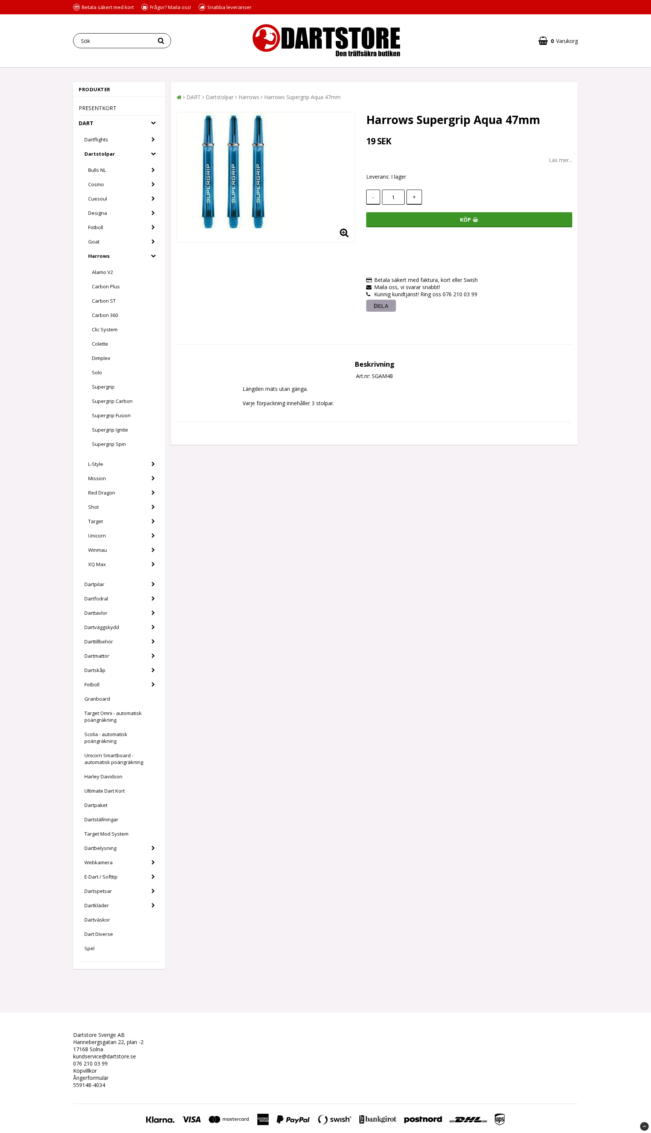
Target (95, 521)
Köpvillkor (85, 1070)
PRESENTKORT (97, 108)
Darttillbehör (98, 641)
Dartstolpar (99, 153)
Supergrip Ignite (110, 429)
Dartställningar (101, 819)
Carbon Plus (106, 286)
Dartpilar (94, 584)
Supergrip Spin (109, 444)
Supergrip (103, 386)
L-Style (95, 464)
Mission (97, 478)
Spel (89, 948)
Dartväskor (97, 919)
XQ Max (97, 564)
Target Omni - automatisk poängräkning (113, 716)
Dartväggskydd (101, 627)
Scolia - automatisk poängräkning (105, 737)
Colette (100, 343)
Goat (93, 241)
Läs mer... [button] (560, 160)
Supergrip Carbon (112, 401)
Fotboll (95, 227)
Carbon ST (104, 300)
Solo (97, 372)
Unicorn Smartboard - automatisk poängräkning (113, 759)
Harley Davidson (103, 776)
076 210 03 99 (90, 1063)
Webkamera (98, 862)
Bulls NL (97, 170)
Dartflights (96, 139)
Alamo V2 (102, 272)
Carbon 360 (105, 315)
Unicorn (97, 535)
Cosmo (96, 184)
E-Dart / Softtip (101, 876)
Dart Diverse (98, 934)
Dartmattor (96, 655)
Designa (97, 213)
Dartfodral (96, 598)
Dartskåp (94, 670)
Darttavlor (95, 612)
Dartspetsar (98, 891)
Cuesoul (97, 198)
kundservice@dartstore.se (104, 1056)
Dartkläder (96, 905)
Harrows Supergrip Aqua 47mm (302, 97)
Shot (93, 507)
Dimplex (101, 358)
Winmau (97, 550)
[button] (558, 41)
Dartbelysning (100, 848)
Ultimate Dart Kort (104, 790)
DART (86, 123)
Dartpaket (95, 805)
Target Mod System (106, 833)
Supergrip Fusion (111, 415)
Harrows (99, 256)
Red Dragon (101, 492)
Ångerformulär (90, 1077)
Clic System (105, 329)
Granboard (97, 698)
